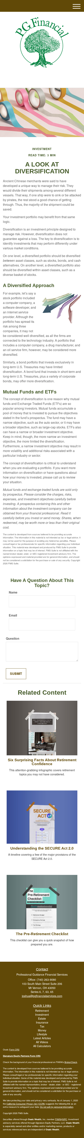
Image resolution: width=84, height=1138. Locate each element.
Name (13, 592)
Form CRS (14, 1049)
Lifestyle (42, 1034)
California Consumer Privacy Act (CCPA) (25, 1103)
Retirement (42, 1011)
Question (12, 638)
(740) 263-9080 (44, 81)
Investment (42, 1014)
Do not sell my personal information (56, 1106)
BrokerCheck (70, 1062)
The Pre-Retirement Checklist (42, 934)
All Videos (42, 1042)
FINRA (58, 1119)
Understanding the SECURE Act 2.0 (42, 848)
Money (42, 1030)
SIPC (64, 1119)
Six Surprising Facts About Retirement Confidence (42, 762)
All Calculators (42, 1046)
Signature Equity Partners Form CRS (21, 1055)
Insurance (42, 1022)
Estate (42, 1018)
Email (13, 615)
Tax (42, 1026)
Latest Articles (42, 1038)
